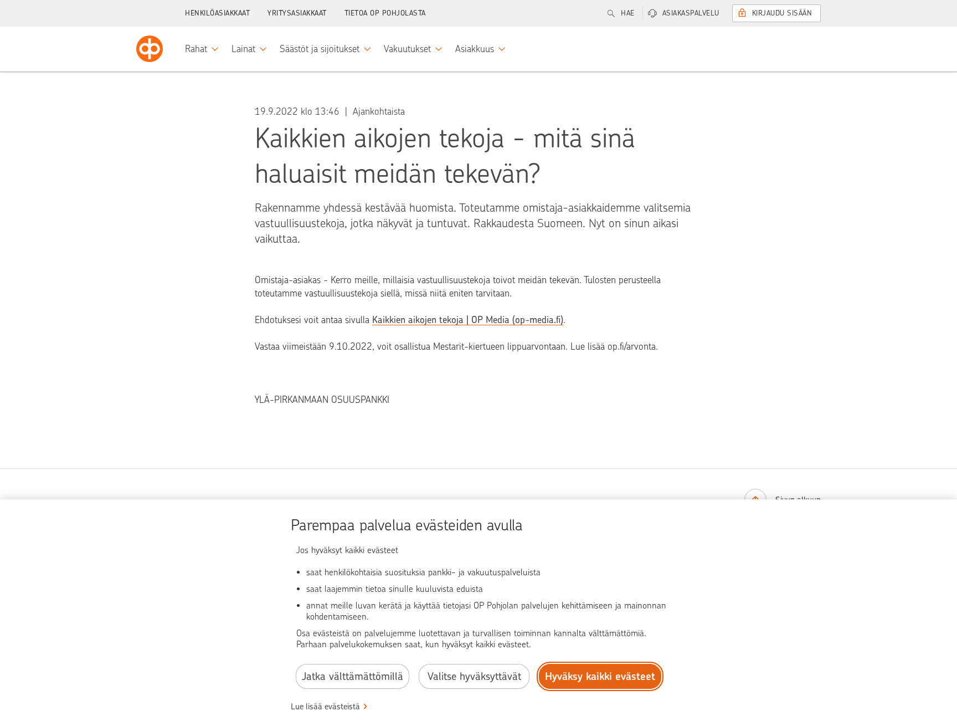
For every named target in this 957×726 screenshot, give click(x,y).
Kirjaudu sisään (782, 13)
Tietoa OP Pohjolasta (385, 13)
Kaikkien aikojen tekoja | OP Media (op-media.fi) (467, 319)
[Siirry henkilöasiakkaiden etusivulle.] (149, 48)
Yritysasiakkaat (297, 13)
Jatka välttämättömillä (352, 676)
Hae (628, 13)
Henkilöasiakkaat (217, 13)
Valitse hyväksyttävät (474, 676)
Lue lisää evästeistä (325, 707)
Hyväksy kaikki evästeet (600, 676)
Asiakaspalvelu (690, 13)
